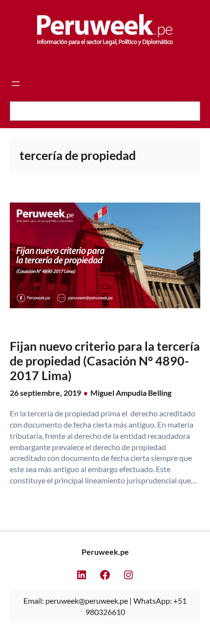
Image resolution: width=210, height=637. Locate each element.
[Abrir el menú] (15, 84)
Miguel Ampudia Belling (130, 392)
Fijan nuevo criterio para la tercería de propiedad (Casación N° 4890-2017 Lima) (105, 361)
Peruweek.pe (105, 551)
